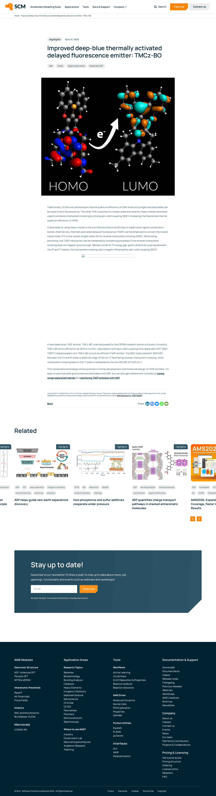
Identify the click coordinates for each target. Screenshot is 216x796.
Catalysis (69, 683)
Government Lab (73, 738)
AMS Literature (170, 697)
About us (167, 718)
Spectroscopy (71, 721)
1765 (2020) (129, 395)
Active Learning (121, 672)
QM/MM (117, 715)
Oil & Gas (69, 702)
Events (166, 729)
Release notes (170, 678)
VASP (116, 752)
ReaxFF (105, 487)
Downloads (168, 667)
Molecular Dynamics (124, 700)
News (165, 733)
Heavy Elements (73, 687)
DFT (24, 487)
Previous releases (172, 686)
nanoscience (139, 493)
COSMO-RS (20, 729)
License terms (170, 769)
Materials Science (73, 695)
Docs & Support (101, 7)
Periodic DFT (21, 676)
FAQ (164, 776)
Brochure (167, 701)
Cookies (135, 791)
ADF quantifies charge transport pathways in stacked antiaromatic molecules (155, 504)
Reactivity (93, 487)
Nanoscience (71, 699)
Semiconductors (73, 718)
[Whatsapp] (162, 404)
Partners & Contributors (175, 741)
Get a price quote (171, 757)
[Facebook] (152, 404)
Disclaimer (122, 791)
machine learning (23, 493)
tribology (98, 493)
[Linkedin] (147, 404)
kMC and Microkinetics (26, 713)
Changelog (168, 682)
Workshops (168, 694)
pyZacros (118, 735)
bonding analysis (148, 487)
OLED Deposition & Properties (129, 680)
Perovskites (70, 710)
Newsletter (168, 705)
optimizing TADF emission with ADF (100, 378)
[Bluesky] (157, 404)
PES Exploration (121, 707)
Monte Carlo (120, 704)
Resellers (167, 773)
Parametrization (122, 756)
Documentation (171, 671)
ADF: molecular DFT (25, 672)
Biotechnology (72, 676)
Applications (72, 7)
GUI (115, 748)
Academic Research (74, 745)
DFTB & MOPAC (22, 680)
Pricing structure (171, 761)
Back (50, 403)
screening (38, 493)
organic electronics (76, 66)
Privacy (111, 791)
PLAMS (117, 731)
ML (193, 493)
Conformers (119, 676)
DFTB (76, 487)
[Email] (166, 404)
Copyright (162, 791)
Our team (167, 737)
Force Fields (21, 700)
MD (84, 487)
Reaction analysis (122, 683)
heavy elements (37, 487)
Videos (166, 675)
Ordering (167, 765)
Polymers (69, 714)
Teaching (69, 749)
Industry (68, 734)
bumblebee (204, 487)
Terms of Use (148, 791)
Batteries (69, 672)
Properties (119, 711)
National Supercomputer (77, 742)
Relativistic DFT (96, 66)
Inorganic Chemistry (75, 691)
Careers (166, 722)
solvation (51, 493)
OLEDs (60, 66)
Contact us (199, 6)
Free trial (179, 6)
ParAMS (117, 728)
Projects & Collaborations (176, 744)
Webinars (167, 690)
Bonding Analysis (73, 680)
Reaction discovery (123, 687)
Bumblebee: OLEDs (24, 716)
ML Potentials (21, 696)
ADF (51, 66)
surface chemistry (82, 493)
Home (16, 15)
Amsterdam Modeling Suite (45, 7)
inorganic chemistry (56, 487)
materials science (166, 487)
